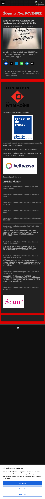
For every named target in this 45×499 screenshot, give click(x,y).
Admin (30, 27)
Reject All (22, 494)
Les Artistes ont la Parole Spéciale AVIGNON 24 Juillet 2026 (21, 227)
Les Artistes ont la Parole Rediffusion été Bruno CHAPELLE (21, 288)
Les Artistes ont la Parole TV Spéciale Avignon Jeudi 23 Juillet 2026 (20, 243)
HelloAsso (17, 177)
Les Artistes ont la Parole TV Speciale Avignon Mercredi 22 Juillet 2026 (20, 257)
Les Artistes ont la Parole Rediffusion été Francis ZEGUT (21, 211)
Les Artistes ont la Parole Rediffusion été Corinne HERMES (22, 219)
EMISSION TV (19, 71)
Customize (22, 489)
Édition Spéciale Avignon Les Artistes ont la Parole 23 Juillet (20, 22)
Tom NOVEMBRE (10, 75)
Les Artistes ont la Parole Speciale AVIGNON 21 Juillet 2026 (21, 272)
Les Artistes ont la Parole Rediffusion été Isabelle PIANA (21, 195)
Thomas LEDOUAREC (31, 73)
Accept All (22, 483)
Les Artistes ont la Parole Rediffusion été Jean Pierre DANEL (20, 187)
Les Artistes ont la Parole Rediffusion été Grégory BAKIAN (22, 203)
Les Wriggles (17, 73)
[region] (22, 482)
